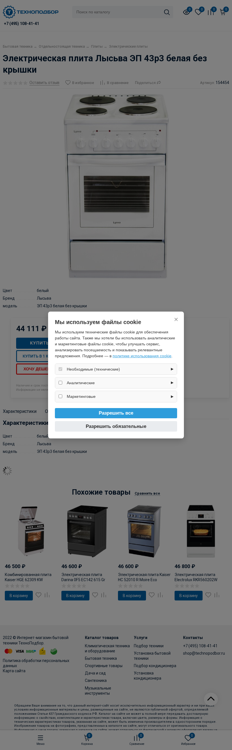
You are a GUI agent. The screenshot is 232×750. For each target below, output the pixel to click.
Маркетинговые (81, 396)
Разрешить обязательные (116, 426)
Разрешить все (116, 413)
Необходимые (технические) (93, 369)
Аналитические (81, 383)
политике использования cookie (142, 356)
